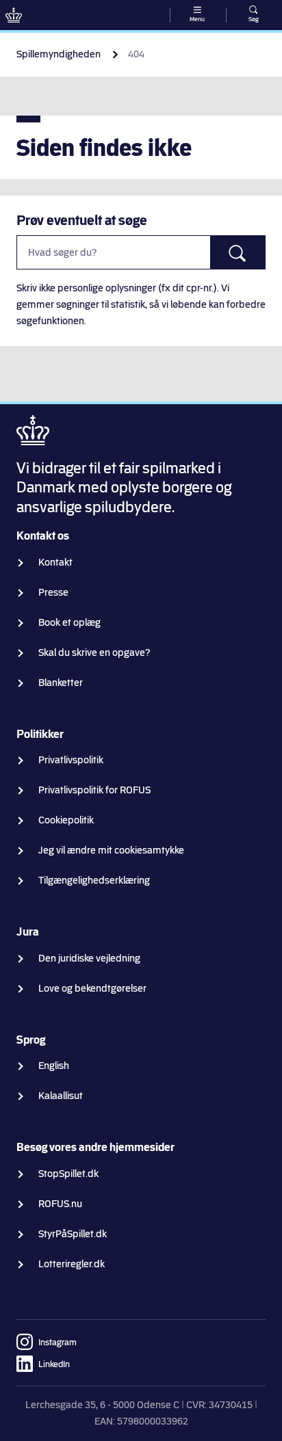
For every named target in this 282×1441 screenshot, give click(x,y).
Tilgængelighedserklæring (94, 880)
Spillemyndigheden (58, 54)
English (53, 1065)
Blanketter (60, 682)
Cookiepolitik (66, 820)
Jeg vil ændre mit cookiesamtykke (111, 850)
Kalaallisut (60, 1095)
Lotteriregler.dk (71, 1264)
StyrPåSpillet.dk (72, 1234)
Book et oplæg (69, 622)
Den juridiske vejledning (89, 958)
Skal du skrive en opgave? (94, 652)
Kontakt (55, 562)
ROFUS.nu (60, 1204)
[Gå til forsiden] (13, 15)
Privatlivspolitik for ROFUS (94, 790)
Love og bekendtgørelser (92, 988)
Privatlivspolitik (70, 760)
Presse (53, 592)
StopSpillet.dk (68, 1173)
